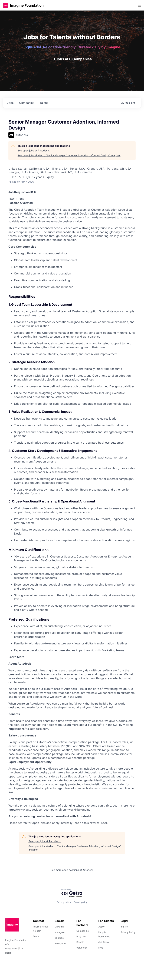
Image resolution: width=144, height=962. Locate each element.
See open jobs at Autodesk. (34, 150)
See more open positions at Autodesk (72, 869)
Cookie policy (80, 902)
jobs (10, 102)
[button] (5, 5)
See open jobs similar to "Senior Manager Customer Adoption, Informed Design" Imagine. (69, 155)
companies (26, 102)
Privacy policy (64, 902)
